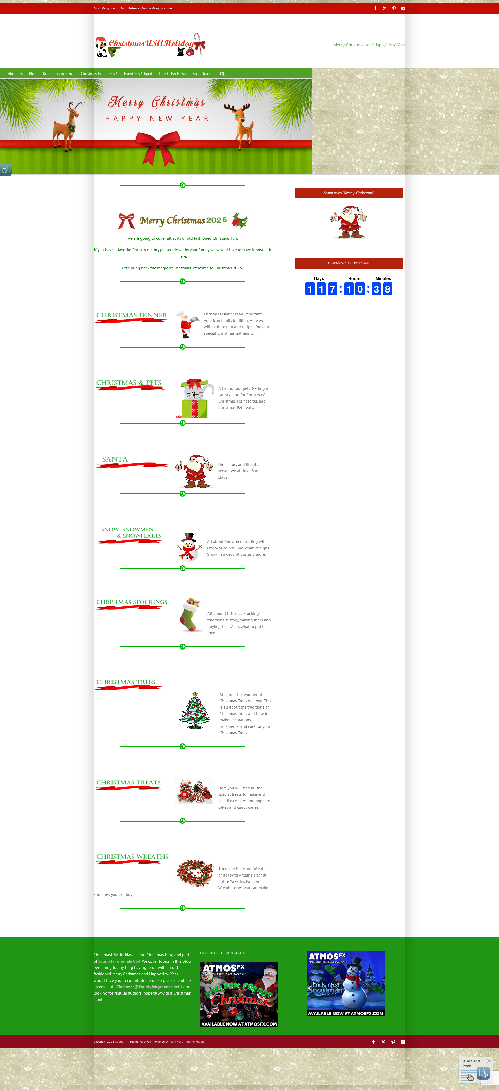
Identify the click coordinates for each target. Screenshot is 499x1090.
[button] (222, 73)
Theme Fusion (194, 1041)
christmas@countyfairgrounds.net (150, 8)
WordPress (176, 1041)
